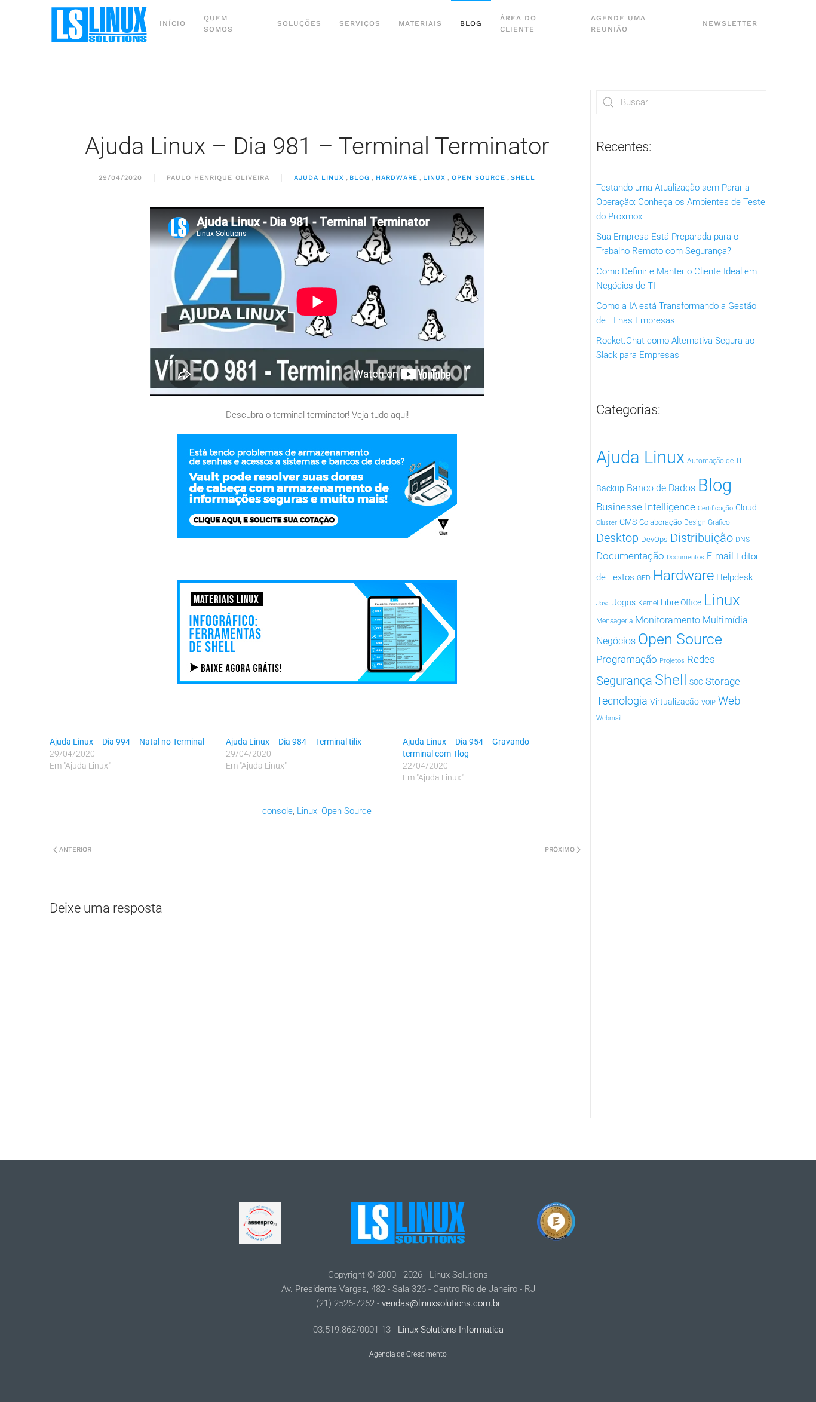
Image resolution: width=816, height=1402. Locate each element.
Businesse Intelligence (645, 507)
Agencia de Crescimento (408, 1354)
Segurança (624, 681)
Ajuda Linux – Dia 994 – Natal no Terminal (127, 741)
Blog (471, 23)
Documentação (630, 556)
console (277, 811)
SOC (696, 682)
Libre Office (681, 602)
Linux (434, 178)
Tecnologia (622, 700)
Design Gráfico (707, 522)
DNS (742, 539)
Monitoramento (667, 620)
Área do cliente (518, 23)
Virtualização (674, 701)
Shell (523, 178)
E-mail (720, 556)
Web (729, 701)
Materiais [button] (420, 23)
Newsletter (730, 23)
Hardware (397, 178)
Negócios (616, 641)
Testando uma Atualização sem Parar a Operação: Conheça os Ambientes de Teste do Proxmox (680, 202)
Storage (722, 681)
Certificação (715, 508)
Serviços (360, 23)
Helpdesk (734, 577)
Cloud (746, 507)
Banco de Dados (661, 488)
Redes (701, 659)
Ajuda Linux (319, 178)
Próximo (560, 849)
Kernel (648, 603)
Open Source (478, 178)
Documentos (685, 557)
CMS (628, 521)
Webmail (608, 718)
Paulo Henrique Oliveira (218, 178)
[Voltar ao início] (100, 24)
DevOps (654, 539)
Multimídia (725, 620)
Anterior (75, 849)
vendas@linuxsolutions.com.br (441, 1303)
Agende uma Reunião (618, 23)
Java (603, 603)
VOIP (708, 702)
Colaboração (660, 522)
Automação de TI (714, 461)
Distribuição (701, 538)
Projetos (672, 661)
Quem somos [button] (218, 23)
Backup (610, 488)
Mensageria (614, 621)
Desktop (617, 538)
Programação (626, 659)
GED (644, 578)
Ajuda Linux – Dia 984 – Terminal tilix (293, 741)
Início (172, 23)
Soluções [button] (299, 23)
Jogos (624, 602)
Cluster (606, 522)
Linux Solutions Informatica (451, 1329)
